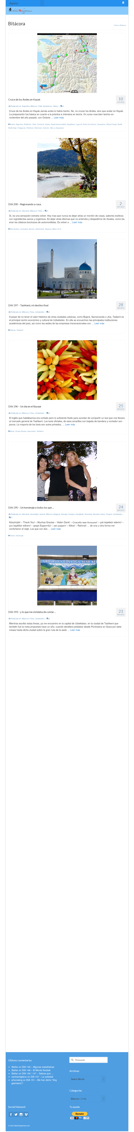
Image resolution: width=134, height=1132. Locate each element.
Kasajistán (80, 514)
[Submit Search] (71, 1060)
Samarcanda (21, 840)
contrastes (24, 229)
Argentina (26, 106)
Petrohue (30, 128)
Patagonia (21, 128)
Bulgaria (57, 514)
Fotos (40, 210)
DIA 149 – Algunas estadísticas (38, 1066)
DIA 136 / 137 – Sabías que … (38, 1073)
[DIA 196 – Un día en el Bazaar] (67, 369)
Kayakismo (47, 106)
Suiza (102, 514)
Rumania (88, 514)
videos (55, 106)
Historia (13, 330)
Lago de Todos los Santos (86, 124)
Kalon (35, 1042)
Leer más (59, 117)
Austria (42, 514)
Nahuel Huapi (111, 124)
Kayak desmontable (58, 124)
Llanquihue (101, 124)
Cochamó (40, 124)
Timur (29, 840)
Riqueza (48, 229)
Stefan (14, 1066)
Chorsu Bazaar (20, 431)
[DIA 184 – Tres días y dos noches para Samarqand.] (67, 879)
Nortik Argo (12, 128)
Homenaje (19, 535)
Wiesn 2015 (56, 229)
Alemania (25, 210)
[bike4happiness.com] (51, 11)
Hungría (71, 514)
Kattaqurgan (20, 941)
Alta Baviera (14, 229)
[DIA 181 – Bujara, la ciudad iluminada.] (67, 980)
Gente (12, 535)
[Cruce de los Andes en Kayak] (67, 62)
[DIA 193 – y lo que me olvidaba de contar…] (67, 575)
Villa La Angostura (57, 128)
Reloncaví (38, 128)
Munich (31, 229)
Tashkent (20, 330)
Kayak (47, 124)
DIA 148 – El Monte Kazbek (36, 1070)
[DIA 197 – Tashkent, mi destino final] (67, 268)
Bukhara (19, 1042)
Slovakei (96, 514)
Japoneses (31, 431)
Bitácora (34, 106)
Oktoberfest (39, 229)
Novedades (101, 721)
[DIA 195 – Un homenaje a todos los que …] (67, 470)
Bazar (12, 431)
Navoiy (28, 941)
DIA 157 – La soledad (42, 1076)
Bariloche (27, 124)
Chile (40, 106)
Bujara (12, 941)
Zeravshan (52, 941)
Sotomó (46, 128)
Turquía (109, 514)
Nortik (120, 124)
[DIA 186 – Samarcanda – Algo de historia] (67, 778)
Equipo (63, 721)
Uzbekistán (39, 312)
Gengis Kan (27, 1042)
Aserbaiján (34, 514)
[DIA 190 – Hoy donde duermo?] (67, 677)
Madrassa (42, 1042)
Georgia (64, 514)
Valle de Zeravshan (39, 941)
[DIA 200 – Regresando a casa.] (67, 167)
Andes (12, 124)
